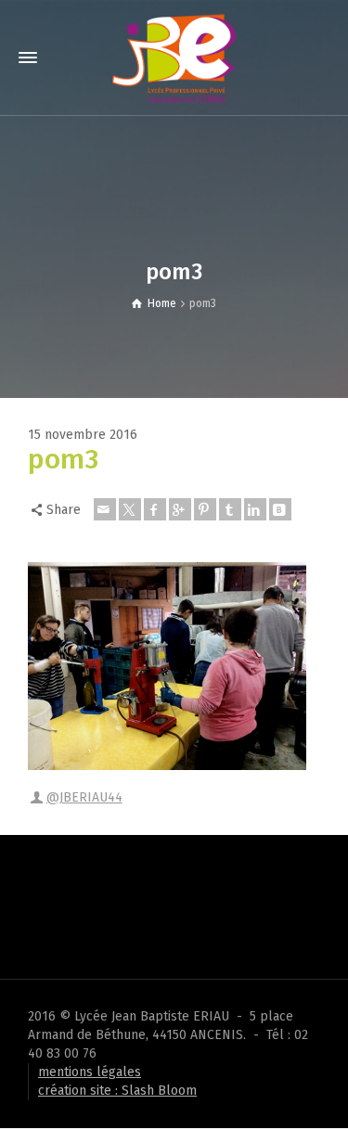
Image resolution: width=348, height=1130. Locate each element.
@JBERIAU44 (84, 797)
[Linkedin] (255, 509)
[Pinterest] (205, 509)
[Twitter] (130, 509)
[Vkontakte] (280, 509)
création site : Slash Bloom (117, 1090)
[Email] (105, 509)
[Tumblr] (230, 509)
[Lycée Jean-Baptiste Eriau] (173, 57)
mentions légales (89, 1072)
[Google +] (180, 509)
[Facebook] (155, 509)
